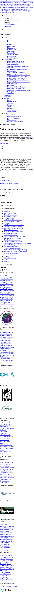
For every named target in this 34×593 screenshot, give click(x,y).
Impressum (7, 256)
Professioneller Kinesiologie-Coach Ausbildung (17, 243)
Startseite (29, 137)
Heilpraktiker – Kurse (10, 213)
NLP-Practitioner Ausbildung (12, 240)
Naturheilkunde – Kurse (10, 215)
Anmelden (7, 22)
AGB (5, 259)
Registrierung (7, 26)
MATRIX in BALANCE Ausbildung (14, 236)
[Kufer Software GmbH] (6, 592)
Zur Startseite (4, 143)
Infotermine (7, 211)
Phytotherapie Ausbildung (11, 246)
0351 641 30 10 (4, 180)
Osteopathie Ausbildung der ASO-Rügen (15, 251)
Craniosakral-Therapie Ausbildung (13, 228)
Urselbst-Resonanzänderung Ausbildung (15, 250)
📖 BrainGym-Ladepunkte (11, 253)
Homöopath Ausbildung (10, 233)
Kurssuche (7, 223)
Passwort (6, 20)
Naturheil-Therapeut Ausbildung (13, 238)
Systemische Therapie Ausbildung (13, 245)
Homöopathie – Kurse (10, 216)
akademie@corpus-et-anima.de (9, 183)
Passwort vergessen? (9, 24)
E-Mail (6, 19)
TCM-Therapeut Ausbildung (12, 248)
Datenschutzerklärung (10, 258)
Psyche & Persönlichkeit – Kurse (13, 220)
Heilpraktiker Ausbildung (11, 230)
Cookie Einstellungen (6, 264)
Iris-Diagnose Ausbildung (11, 235)
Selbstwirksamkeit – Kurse (11, 221)
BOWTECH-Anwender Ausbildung (14, 225)
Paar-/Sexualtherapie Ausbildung (13, 241)
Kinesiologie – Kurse (10, 218)
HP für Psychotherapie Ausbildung (13, 231)
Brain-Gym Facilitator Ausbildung (13, 226)
